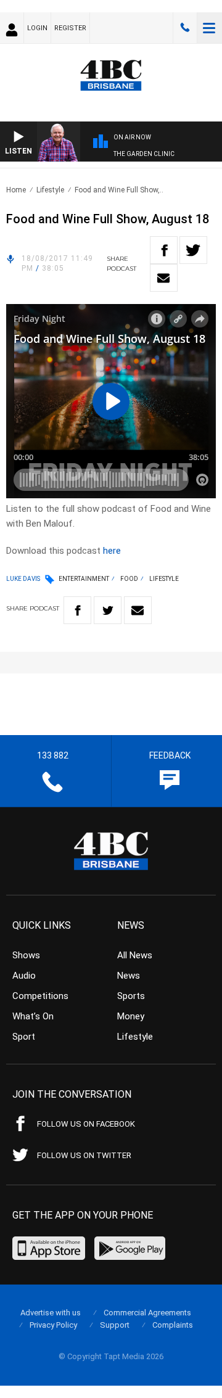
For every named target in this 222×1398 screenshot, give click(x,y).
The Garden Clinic (144, 153)
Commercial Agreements (147, 1312)
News (128, 975)
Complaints (172, 1325)
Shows (26, 955)
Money (130, 1016)
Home (16, 190)
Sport (23, 1036)
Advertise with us (50, 1312)
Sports (131, 995)
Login (37, 28)
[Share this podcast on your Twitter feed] (193, 250)
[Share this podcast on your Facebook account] (164, 250)
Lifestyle (50, 190)
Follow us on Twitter (84, 1155)
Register (70, 28)
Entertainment (84, 578)
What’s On (33, 1016)
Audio (24, 975)
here (112, 550)
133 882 (185, 27)
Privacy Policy (53, 1325)
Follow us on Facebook (86, 1124)
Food (129, 578)
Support (115, 1325)
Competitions (40, 995)
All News (134, 955)
